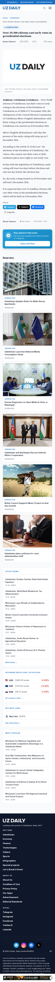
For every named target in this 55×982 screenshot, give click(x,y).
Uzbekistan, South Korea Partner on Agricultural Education (22, 639)
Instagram (8, 916)
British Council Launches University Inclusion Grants (26, 616)
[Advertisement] (27, 978)
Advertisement (10, 897)
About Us (7, 880)
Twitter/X (24, 207)
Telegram (11, 207)
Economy (7, 839)
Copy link (10, 212)
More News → (11, 662)
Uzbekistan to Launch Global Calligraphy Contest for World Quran (24, 771)
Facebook (39, 207)
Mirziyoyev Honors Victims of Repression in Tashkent (25, 627)
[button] (44, 8)
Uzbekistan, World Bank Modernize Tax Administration (23, 592)
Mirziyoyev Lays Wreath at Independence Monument (24, 604)
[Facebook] (31, 945)
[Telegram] (16, 945)
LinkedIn (7, 929)
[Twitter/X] (38, 945)
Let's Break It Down (44, 2)
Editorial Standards (12, 901)
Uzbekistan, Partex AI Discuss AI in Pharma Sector (25, 651)
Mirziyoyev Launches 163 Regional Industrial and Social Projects (26, 795)
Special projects (27, 2)
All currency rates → (14, 698)
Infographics (12, 2)
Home (5, 18)
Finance (7, 843)
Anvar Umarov (9, 42)
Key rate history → (13, 723)
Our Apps (8, 893)
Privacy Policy (10, 888)
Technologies (10, 847)
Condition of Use (11, 884)
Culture (6, 852)
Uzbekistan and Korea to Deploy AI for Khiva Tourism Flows (26, 783)
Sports (6, 856)
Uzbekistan (14, 18)
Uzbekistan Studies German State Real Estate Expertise (26, 580)
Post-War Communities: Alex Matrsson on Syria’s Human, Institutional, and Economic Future (25, 758)
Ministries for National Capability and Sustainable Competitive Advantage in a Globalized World (24, 744)
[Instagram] (23, 945)
